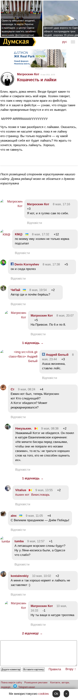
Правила (55, 669)
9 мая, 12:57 (35, 541)
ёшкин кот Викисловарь (32, 494)
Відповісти (34, 223)
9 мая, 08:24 (26, 389)
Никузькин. (23, 428)
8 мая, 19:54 (38, 290)
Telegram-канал (26, 687)
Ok (56, 693)
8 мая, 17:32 (40, 234)
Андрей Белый (56, 354)
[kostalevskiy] (3, 576)
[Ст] (3, 389)
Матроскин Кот (28, 74)
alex (14, 515)
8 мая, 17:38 (51, 264)
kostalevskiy (19, 576)
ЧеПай (15, 290)
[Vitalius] (8, 490)
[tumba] (5, 541)
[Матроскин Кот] (11, 206)
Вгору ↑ (70, 669)
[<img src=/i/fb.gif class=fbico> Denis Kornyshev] (3, 264)
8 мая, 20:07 (65, 315)
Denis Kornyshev (26, 264)
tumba (19, 541)
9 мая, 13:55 (44, 490)
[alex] (3, 515)
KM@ (19, 234)
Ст (12, 389)
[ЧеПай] (3, 290)
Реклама (39, 69)
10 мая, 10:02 (41, 576)
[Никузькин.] (8, 428)
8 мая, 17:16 (61, 204)
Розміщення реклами (35, 682)
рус (64, 42)
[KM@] (5, 234)
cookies (43, 693)
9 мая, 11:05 (34, 515)
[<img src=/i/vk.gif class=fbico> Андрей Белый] (19, 361)
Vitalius (20, 490)
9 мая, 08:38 (49, 428)
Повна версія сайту (11, 682)
